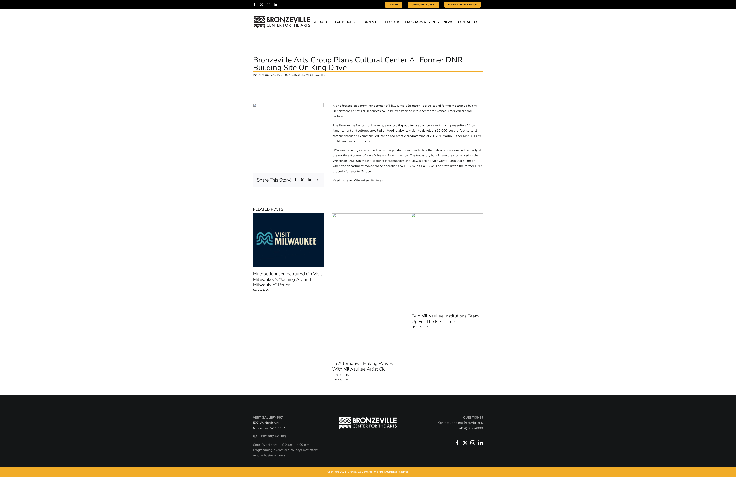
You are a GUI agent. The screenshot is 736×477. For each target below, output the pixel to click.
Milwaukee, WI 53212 (269, 428)
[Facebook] (295, 180)
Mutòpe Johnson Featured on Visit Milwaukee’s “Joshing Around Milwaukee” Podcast (287, 279)
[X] (302, 180)
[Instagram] (472, 442)
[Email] (316, 180)
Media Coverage (315, 75)
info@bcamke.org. (470, 423)
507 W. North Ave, (266, 423)
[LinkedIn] (309, 180)
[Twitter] (465, 442)
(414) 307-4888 (471, 428)
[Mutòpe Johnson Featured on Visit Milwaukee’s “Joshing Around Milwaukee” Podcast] (288, 215)
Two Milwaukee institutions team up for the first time (445, 319)
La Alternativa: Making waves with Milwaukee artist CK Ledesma (362, 369)
